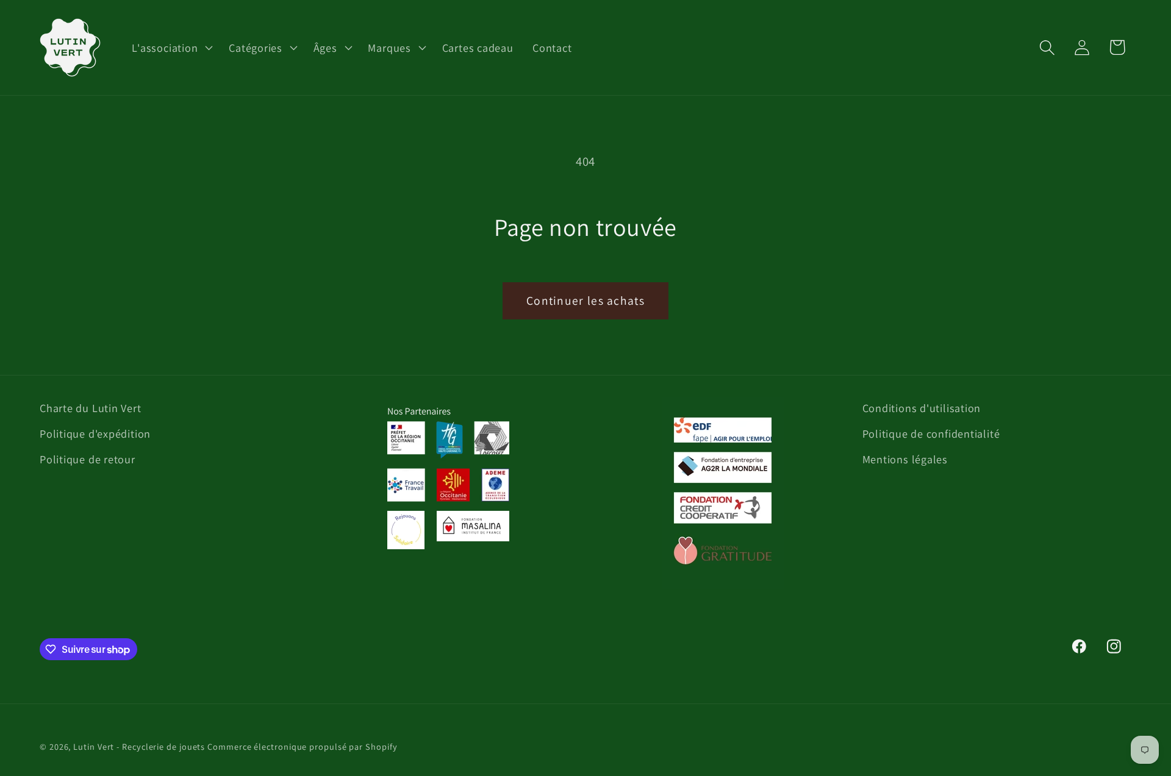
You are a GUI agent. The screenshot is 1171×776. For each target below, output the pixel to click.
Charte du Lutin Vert (90, 407)
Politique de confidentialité (931, 433)
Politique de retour (87, 459)
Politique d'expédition (95, 433)
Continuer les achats (585, 300)
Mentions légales (905, 459)
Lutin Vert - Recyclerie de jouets (139, 746)
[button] (171, 47)
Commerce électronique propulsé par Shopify (302, 746)
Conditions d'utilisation (921, 407)
